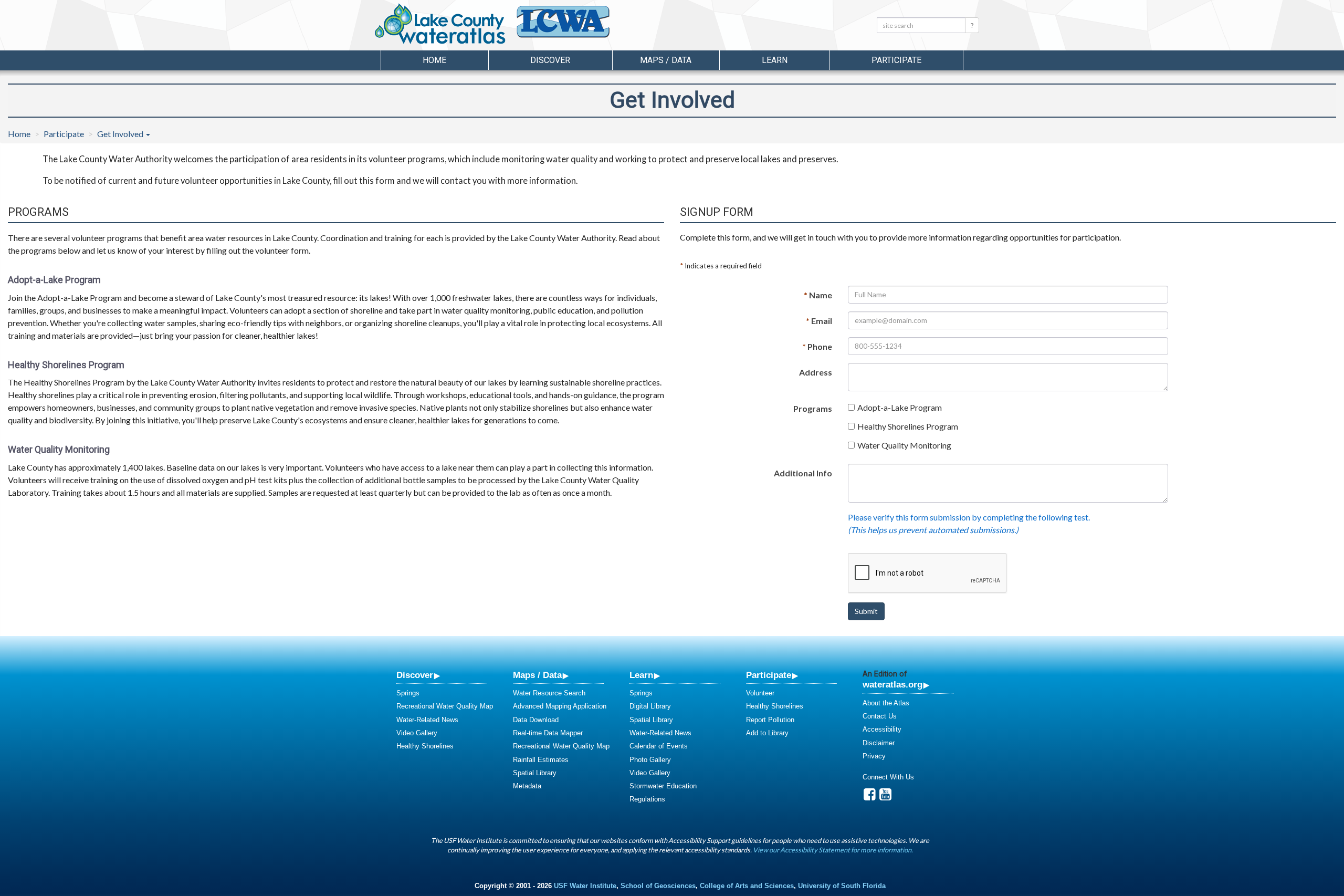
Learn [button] (775, 60)
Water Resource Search (549, 693)
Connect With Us (888, 777)
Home (434, 60)
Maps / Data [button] (665, 60)
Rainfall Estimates (541, 760)
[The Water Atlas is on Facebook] (870, 797)
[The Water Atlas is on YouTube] (885, 797)
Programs (812, 408)
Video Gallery (416, 733)
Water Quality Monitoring (904, 445)
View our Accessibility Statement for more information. (833, 850)
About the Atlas (886, 703)
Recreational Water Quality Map (444, 706)
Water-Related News (427, 720)
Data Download (536, 720)
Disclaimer (879, 743)
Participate (64, 134)
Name (818, 295)
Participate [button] (896, 60)
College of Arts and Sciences (747, 886)
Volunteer (760, 693)
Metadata (527, 786)
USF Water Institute (585, 886)
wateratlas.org (892, 684)
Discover (414, 675)
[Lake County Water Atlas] (440, 23)
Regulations (647, 799)
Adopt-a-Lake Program (899, 407)
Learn (641, 675)
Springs (407, 693)
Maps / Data (537, 675)
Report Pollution (770, 720)
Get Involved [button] (121, 134)
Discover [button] (550, 60)
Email (819, 321)
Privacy (874, 756)
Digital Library (650, 706)
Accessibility (882, 729)
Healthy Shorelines (425, 746)
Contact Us (880, 716)
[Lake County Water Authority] (577, 26)
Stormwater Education (663, 786)
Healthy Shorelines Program (907, 426)
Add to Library (767, 733)
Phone (817, 346)
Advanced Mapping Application (559, 706)
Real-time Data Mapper (548, 733)
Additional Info (803, 473)
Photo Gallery (650, 760)
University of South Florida (842, 886)
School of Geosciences (658, 886)
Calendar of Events (658, 746)
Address (815, 372)
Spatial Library (534, 773)
